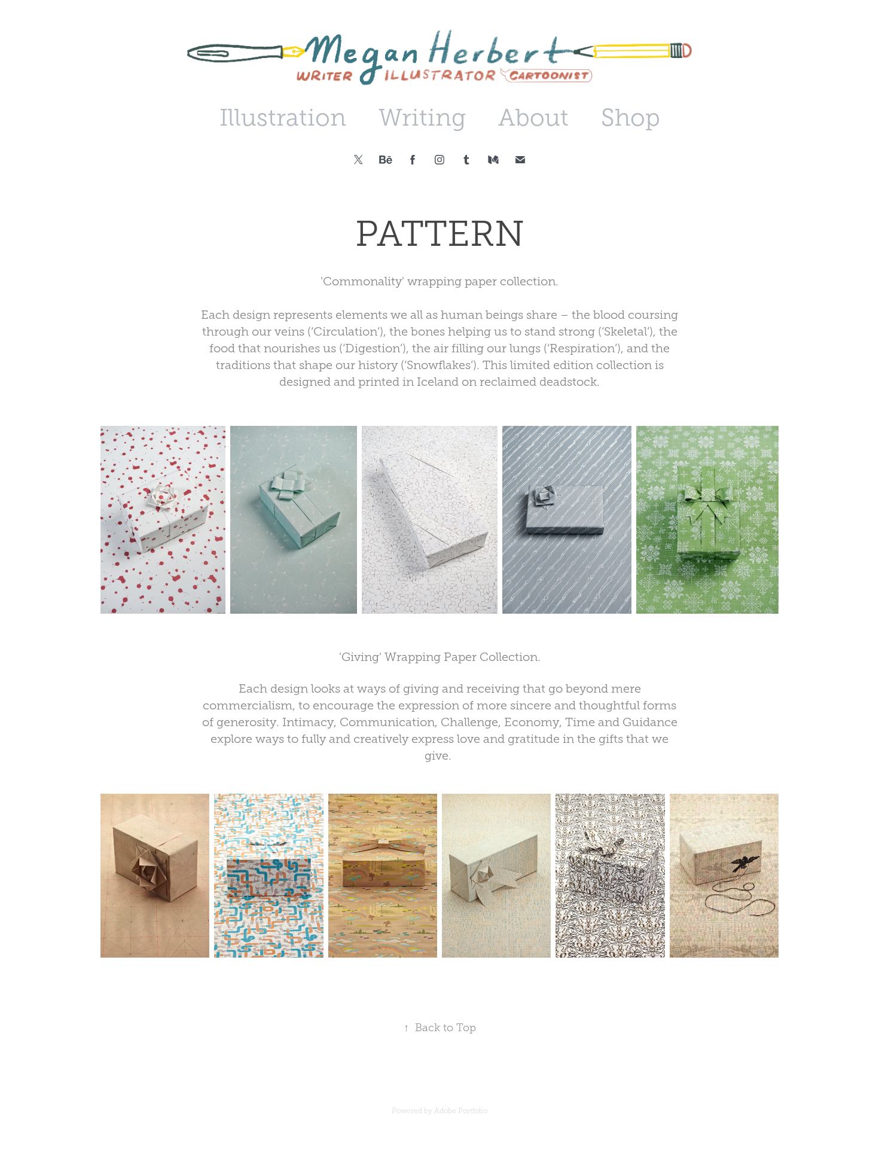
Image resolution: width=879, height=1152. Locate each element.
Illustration (282, 117)
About (533, 117)
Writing (422, 117)
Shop (630, 117)
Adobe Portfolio (460, 1111)
